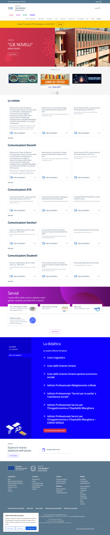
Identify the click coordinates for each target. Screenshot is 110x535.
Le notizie (82, 479)
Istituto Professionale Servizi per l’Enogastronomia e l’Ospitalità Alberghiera (70, 406)
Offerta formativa (60, 489)
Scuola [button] (11, 15)
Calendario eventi (85, 483)
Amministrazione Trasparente (16, 508)
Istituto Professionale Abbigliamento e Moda (71, 385)
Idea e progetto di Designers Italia (85, 529)
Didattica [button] (32, 15)
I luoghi (34, 481)
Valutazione (59, 491)
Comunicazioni (84, 481)
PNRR (92, 19)
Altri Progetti (80, 19)
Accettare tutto (31, 528)
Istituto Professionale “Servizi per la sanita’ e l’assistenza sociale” (71, 395)
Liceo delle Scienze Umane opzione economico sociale (72, 375)
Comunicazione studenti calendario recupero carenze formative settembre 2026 (54, 232)
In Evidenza (49, 19)
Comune (10, 491)
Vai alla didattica (13, 456)
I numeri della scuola (37, 483)
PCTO (56, 19)
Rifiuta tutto (20, 528)
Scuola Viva (71, 19)
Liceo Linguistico (56, 357)
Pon (87, 19)
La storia (34, 489)
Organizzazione (36, 487)
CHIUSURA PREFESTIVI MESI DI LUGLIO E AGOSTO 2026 (87, 198)
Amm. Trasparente (30, 19)
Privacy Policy (39, 508)
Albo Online (41, 19)
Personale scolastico (61, 479)
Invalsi (9, 489)
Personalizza (10, 528)
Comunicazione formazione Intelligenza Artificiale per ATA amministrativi (55, 198)
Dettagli (60, 24)
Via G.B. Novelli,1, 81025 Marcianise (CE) (57, 514)
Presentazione (36, 479)
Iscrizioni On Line (12, 487)
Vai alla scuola (12, 54)
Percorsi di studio (60, 483)
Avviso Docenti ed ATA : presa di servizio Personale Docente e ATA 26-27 (87, 109)
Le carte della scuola (37, 485)
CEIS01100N (61, 521)
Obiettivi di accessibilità (70, 508)
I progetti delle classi (61, 493)
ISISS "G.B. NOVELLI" (15, 355)
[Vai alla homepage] (10, 8)
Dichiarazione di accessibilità (53, 508)
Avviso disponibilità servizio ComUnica (86, 230)
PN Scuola (63, 19)
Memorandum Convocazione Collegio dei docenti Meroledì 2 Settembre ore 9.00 (54, 110)
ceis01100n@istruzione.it (47, 516)
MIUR (9, 479)
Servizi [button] (18, 15)
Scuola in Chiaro (12, 485)
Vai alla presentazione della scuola (55, 431)
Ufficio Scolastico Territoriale (15, 483)
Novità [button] (25, 15)
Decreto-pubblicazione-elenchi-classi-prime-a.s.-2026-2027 (22, 231)
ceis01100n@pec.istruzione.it (78, 516)
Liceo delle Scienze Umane (61, 366)
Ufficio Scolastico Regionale (15, 481)
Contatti (99, 19)
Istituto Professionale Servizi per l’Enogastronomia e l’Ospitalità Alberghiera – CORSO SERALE (71, 419)
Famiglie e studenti (61, 481)
